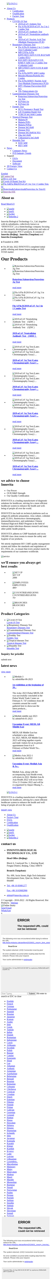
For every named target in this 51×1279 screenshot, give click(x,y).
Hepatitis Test (18, 140)
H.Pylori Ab (23, 104)
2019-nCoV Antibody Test (30, 31)
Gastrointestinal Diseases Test (25, 94)
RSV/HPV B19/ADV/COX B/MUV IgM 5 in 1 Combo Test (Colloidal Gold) (32, 63)
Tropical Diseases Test (22, 117)
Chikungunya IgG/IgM (28, 137)
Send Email (6, 908)
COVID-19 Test (19, 21)
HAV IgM (22, 143)
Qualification (18, 13)
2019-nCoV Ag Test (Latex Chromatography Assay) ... (25, 361)
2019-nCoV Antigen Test (29, 24)
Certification (18, 11)
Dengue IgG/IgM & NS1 (29, 132)
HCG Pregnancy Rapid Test (30, 109)
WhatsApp (6, 910)
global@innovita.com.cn (18, 895)
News (9, 148)
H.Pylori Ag (23, 101)
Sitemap (14, 903)
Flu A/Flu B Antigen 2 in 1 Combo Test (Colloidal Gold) (33, 48)
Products (11, 19)
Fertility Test (18, 106)
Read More (8, 204)
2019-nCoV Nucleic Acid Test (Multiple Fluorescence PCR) (31, 40)
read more (16, 287)
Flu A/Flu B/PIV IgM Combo (31, 73)
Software (16, 163)
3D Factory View (14, 166)
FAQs (15, 158)
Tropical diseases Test (16, 643)
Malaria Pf (22, 119)
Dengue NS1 (24, 130)
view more (6, 672)
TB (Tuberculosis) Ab (28, 91)
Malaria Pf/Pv (24, 122)
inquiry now (6, 810)
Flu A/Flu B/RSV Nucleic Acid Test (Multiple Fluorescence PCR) (33, 82)
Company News (19, 150)
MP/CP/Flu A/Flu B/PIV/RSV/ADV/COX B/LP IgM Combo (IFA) (34, 55)
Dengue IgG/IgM (26, 127)
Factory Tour (18, 16)
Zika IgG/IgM (24, 135)
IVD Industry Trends (21, 153)
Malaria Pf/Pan (24, 125)
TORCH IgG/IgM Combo (30, 114)
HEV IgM (22, 145)
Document (17, 161)
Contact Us (12, 169)
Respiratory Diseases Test (23, 44)
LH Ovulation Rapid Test (29, 112)
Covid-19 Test (13, 622)
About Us (11, 8)
